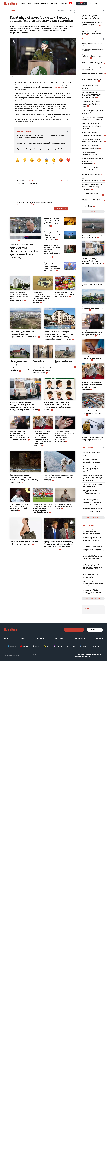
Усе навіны (93, 211)
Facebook (84, 646)
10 (52, 256)
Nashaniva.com (60, 10)
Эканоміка (36, 3)
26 (51, 225)
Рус (75, 13)
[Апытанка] (102, 608)
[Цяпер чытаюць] (104, 11)
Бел (91, 3)
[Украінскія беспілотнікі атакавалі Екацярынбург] (93, 277)
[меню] (102, 3)
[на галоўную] (10, 3)
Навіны (23, 3)
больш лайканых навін (93, 598)
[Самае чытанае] (104, 448)
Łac (71, 13)
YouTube (25, 646)
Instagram (59, 646)
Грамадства (44, 3)
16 (39, 409)
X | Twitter (72, 646)
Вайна (29, 3)
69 (51, 409)
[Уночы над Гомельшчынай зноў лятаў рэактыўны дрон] (93, 228)
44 (56, 270)
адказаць (30, 180)
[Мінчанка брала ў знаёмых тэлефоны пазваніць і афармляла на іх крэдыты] (93, 350)
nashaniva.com (7, 655)
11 (39, 336)
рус (97, 3)
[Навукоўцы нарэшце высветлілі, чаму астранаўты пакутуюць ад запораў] (60, 467)
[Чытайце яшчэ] (67, 132)
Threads (97, 646)
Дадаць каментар (61, 208)
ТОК (48, 646)
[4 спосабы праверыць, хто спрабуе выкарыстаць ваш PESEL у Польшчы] (93, 300)
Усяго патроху (55, 3)
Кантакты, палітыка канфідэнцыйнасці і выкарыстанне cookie (88, 655)
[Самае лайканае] (104, 525)
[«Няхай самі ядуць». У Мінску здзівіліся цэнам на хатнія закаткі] (65, 289)
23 (66, 441)
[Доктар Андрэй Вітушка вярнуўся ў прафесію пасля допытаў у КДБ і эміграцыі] (20, 500)
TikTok (37, 646)
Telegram (13, 646)
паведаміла (59, 87)
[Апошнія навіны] (104, 39)
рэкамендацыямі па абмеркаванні (28, 204)
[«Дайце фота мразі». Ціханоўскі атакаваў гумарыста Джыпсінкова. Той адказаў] (60, 222)
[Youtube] (70, 3)
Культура (64, 3)
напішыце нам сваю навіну (74, 629)
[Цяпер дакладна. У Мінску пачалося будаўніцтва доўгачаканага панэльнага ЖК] (25, 324)
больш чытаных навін (93, 517)
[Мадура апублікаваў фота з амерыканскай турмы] (65, 500)
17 (43, 445)
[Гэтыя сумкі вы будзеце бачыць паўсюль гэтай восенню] (25, 534)
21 (19, 510)
